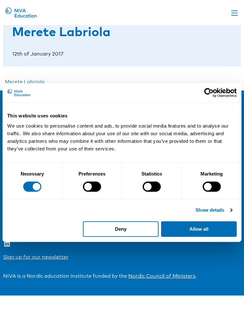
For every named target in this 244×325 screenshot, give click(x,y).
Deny (120, 229)
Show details (209, 210)
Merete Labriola (24, 82)
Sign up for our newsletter (36, 257)
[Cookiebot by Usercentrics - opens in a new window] (209, 92)
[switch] (92, 187)
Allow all (198, 229)
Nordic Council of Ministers (161, 276)
